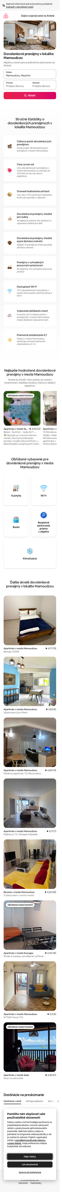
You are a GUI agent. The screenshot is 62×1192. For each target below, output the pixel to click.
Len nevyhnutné (30, 1164)
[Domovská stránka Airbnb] (6, 16)
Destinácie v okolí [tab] (12, 1101)
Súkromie (23, 1183)
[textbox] (16, 86)
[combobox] (30, 75)
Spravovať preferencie (30, 1172)
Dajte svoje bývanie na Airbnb (37, 15)
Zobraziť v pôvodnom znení (19, 7)
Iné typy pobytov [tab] (34, 1101)
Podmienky (36, 1183)
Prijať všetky (30, 1156)
